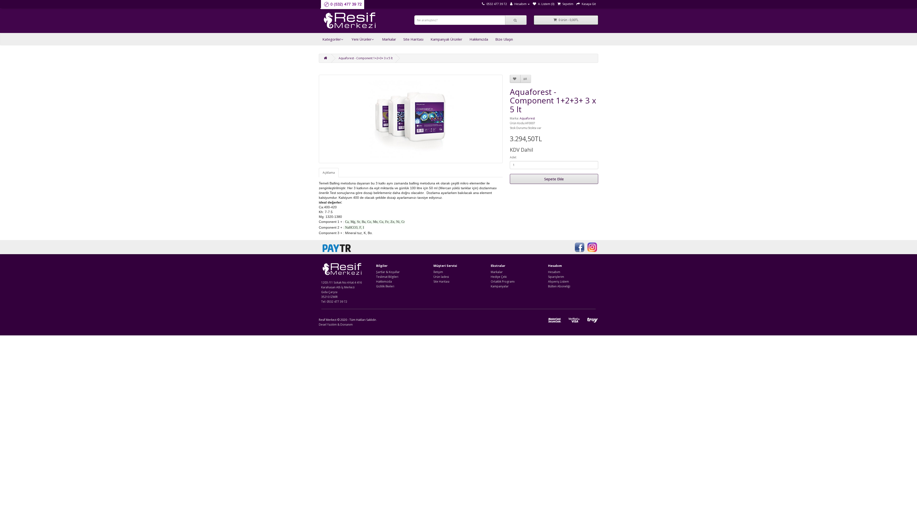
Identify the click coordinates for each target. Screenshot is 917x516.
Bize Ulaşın (504, 39)
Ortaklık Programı (503, 282)
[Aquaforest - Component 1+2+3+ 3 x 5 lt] (411, 119)
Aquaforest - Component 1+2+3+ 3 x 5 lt (366, 58)
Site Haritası (413, 39)
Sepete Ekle (554, 179)
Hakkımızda (478, 39)
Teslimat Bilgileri (387, 277)
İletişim (438, 272)
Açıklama (329, 173)
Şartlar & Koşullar (388, 272)
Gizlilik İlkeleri (385, 286)
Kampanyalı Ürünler (446, 39)
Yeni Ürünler (362, 39)
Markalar (389, 39)
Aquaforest (527, 118)
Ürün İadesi (441, 277)
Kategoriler (331, 39)
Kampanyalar (500, 286)
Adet (513, 157)
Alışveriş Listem (558, 282)
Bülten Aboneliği (559, 286)
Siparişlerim (556, 277)
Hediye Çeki (499, 277)
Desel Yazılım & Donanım (336, 324)
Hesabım (554, 272)
